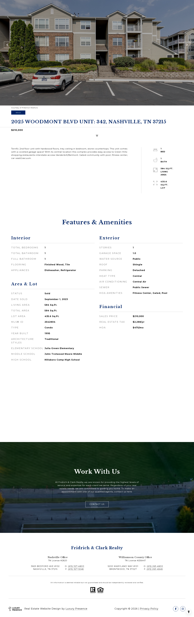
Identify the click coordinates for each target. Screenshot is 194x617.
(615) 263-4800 (155, 566)
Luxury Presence (76, 608)
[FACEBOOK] (175, 608)
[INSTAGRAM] (182, 608)
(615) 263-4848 (155, 569)
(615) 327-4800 (76, 566)
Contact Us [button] (97, 504)
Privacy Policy (149, 608)
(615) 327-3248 (76, 569)
